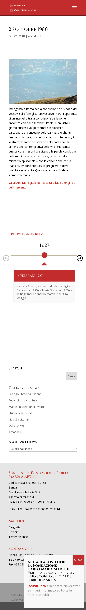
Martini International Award (26, 407)
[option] (44, 253)
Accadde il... (35, 36)
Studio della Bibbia (20, 413)
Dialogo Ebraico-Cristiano (25, 394)
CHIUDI (78, 559)
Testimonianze (18, 537)
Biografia (14, 527)
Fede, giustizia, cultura (23, 400)
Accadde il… (16, 432)
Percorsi (14, 532)
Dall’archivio (16, 425)
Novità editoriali (19, 419)
